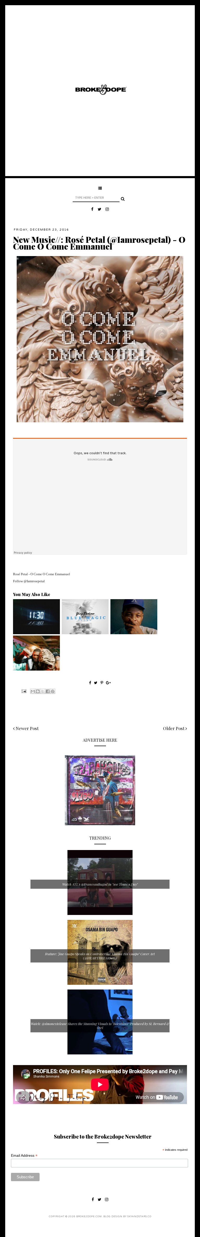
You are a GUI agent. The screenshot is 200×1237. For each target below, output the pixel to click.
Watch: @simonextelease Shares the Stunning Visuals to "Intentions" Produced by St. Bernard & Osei (100, 1025)
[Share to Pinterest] (52, 691)
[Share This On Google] (108, 682)
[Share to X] (42, 691)
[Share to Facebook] (47, 691)
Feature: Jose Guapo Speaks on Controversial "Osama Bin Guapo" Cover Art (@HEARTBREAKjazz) (100, 956)
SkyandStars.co (139, 1216)
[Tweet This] (96, 682)
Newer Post (27, 728)
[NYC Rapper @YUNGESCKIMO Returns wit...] (85, 633)
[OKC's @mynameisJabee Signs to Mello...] (133, 633)
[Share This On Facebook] (90, 682)
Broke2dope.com (89, 1216)
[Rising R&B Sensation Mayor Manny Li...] (36, 633)
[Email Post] (23, 690)
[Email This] (32, 691)
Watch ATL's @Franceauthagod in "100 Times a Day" (100, 884)
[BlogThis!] (37, 691)
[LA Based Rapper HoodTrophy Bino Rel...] (36, 669)
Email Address (24, 1155)
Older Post (174, 728)
